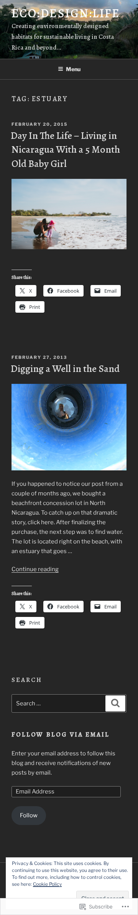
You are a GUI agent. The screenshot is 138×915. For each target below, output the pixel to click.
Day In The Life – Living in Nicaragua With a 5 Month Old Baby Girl (65, 149)
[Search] (115, 703)
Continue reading (35, 569)
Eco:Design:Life (66, 13)
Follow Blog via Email (61, 734)
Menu (73, 69)
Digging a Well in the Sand (65, 368)
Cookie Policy (47, 884)
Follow (29, 815)
